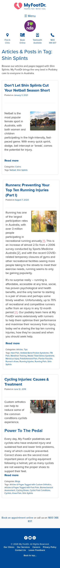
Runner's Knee (12, 361)
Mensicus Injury (12, 358)
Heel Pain (15, 353)
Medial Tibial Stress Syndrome (41, 355)
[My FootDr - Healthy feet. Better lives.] (30, 8)
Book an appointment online (17, 517)
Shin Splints (22, 170)
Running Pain (41, 361)
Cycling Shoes (22, 490)
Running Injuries (27, 361)
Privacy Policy (49, 547)
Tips (26, 349)
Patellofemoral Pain (28, 358)
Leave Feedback (37, 550)
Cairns (18, 166)
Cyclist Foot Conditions (40, 490)
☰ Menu (30, 16)
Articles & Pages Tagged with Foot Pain (21, 487)
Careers (36, 547)
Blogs (17, 481)
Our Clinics (9, 547)
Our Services (23, 547)
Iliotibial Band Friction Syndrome (34, 353)
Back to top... (30, 555)
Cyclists (7, 493)
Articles (19, 349)
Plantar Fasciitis (45, 358)
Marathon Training (19, 355)
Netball (13, 170)
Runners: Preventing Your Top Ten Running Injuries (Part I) (28, 190)
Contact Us (20, 550)
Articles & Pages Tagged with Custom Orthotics (30, 484)
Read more (11, 160)
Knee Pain (16, 493)
